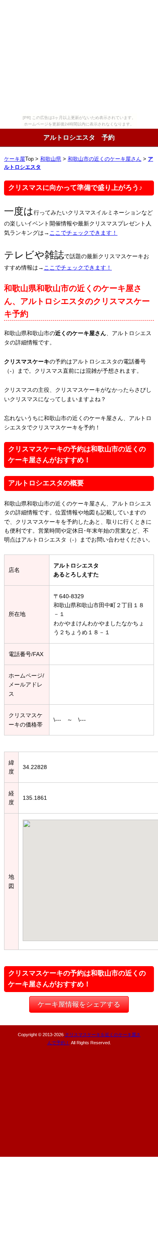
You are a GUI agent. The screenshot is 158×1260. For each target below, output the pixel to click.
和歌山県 (50, 159)
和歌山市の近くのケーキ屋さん (104, 159)
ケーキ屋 (14, 159)
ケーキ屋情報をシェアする (79, 1004)
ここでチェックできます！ (83, 232)
